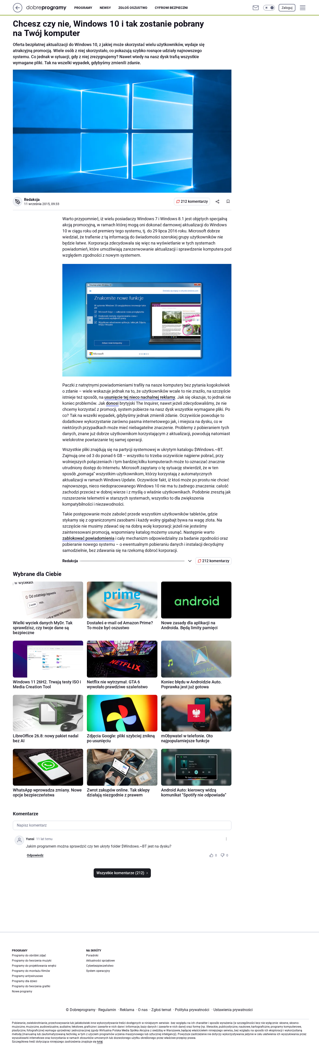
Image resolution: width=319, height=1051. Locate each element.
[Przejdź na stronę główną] (17, 11)
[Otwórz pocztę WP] (255, 7)
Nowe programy (22, 991)
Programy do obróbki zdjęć (29, 955)
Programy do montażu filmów (31, 971)
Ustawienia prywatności (232, 1010)
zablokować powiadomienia (88, 538)
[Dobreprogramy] (50, 7)
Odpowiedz (35, 855)
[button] (269, 8)
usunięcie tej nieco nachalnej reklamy (139, 397)
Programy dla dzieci (24, 981)
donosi (112, 403)
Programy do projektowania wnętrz (34, 965)
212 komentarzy (194, 201)
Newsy (105, 8)
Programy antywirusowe (27, 976)
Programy (83, 8)
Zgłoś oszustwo (132, 8)
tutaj (100, 1041)
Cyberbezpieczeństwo (99, 965)
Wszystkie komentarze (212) (120, 873)
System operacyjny (98, 971)
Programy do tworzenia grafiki (31, 986)
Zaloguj (287, 8)
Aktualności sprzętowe (100, 960)
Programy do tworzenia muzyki (31, 960)
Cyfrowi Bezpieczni (171, 8)
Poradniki (92, 955)
